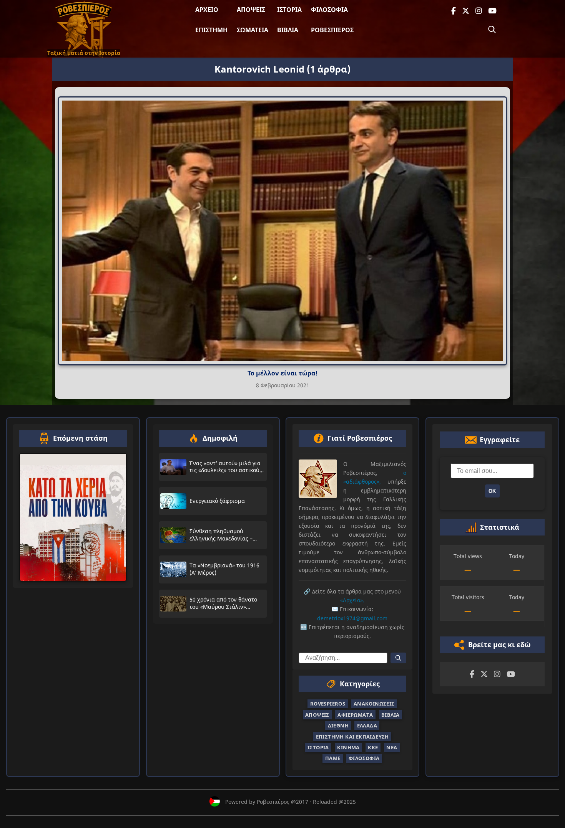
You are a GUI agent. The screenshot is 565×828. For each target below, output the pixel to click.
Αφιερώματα (355, 714)
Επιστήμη (211, 30)
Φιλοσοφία (329, 9)
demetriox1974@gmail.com (352, 617)
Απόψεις (251, 9)
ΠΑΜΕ (333, 758)
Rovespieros (327, 703)
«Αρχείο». (352, 600)
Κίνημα (348, 747)
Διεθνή (338, 725)
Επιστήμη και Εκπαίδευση (352, 736)
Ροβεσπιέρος (332, 30)
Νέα (391, 747)
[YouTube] (492, 11)
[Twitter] (465, 11)
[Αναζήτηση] (492, 29)
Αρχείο (206, 9)
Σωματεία (252, 30)
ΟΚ (492, 491)
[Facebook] (453, 11)
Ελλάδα (367, 725)
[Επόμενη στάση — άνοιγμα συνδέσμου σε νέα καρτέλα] (73, 517)
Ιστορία (289, 9)
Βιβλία (287, 30)
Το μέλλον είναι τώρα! (282, 373)
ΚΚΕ (373, 747)
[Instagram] (478, 11)
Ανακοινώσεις (374, 703)
